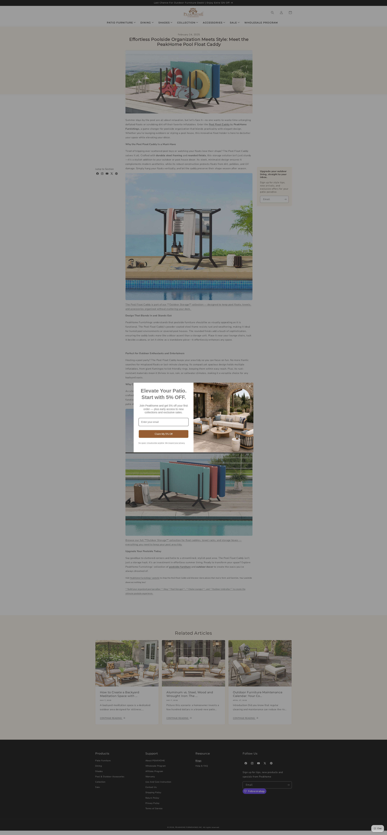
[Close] (249, 386)
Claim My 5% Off (163, 434)
